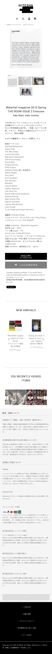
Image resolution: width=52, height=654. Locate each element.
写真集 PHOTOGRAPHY (14, 24)
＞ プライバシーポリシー (26, 621)
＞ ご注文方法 (26, 607)
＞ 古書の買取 (26, 614)
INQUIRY (26, 256)
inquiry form (18, 277)
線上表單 (9, 282)
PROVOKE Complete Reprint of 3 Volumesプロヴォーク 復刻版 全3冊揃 (15, 341)
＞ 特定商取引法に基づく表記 (26, 628)
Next (42, 339)
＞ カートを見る (26, 635)
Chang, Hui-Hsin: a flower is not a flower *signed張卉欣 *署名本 (36, 340)
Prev (9, 339)
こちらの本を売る (28, 264)
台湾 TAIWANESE (28, 24)
